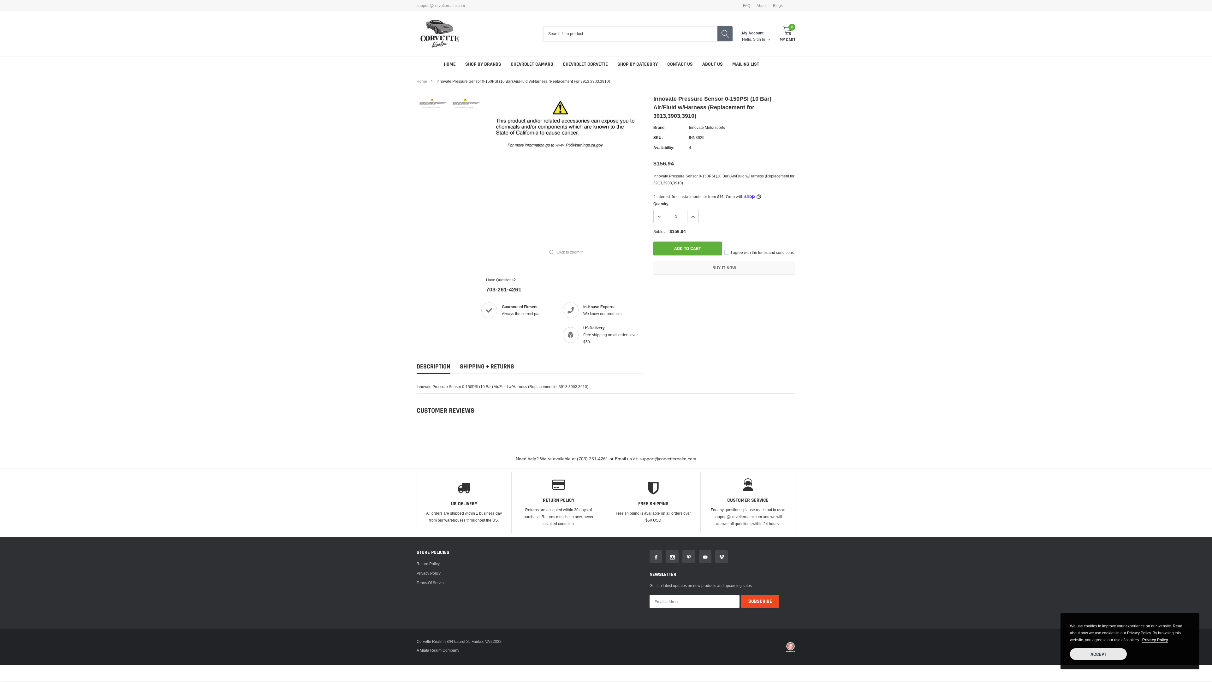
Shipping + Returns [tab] (487, 367)
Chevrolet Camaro (532, 64)
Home (450, 64)
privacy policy (1155, 639)
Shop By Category (637, 64)
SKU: (658, 137)
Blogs (778, 6)
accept (1098, 654)
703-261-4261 (503, 289)
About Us (712, 64)
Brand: (659, 127)
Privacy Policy (429, 573)
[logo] (439, 34)
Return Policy (428, 563)
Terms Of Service (431, 582)
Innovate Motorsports (707, 127)
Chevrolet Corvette (585, 64)
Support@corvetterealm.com (441, 6)
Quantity (660, 203)
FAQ (746, 6)
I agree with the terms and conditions (762, 252)
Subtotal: (660, 231)
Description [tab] (433, 367)
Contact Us (680, 64)
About (762, 6)
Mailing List (745, 64)
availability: (663, 147)
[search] (725, 33)
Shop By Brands (483, 64)
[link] (433, 104)
